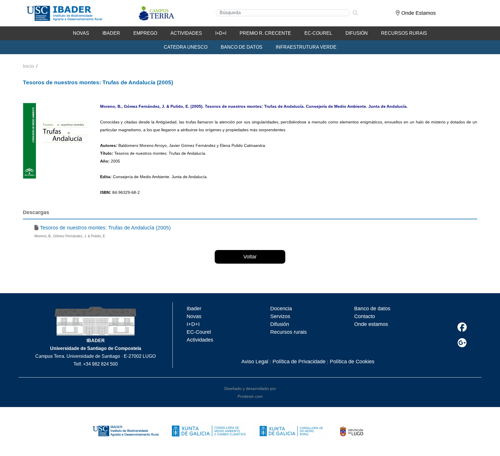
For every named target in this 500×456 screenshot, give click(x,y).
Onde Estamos (418, 13)
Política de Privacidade (299, 361)
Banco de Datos (241, 47)
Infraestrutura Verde (306, 47)
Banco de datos (372, 308)
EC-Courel (318, 33)
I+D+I (193, 324)
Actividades (186, 33)
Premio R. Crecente (265, 33)
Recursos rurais (288, 332)
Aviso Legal (254, 361)
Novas (81, 33)
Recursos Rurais (404, 33)
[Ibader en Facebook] (462, 327)
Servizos (280, 316)
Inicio (28, 66)
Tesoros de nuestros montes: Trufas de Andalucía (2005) (105, 228)
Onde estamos (371, 324)
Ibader (194, 308)
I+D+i (220, 33)
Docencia (281, 308)
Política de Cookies (352, 361)
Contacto (364, 316)
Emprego (145, 33)
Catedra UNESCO (185, 47)
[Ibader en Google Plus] (462, 342)
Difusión (356, 33)
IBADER (111, 33)
